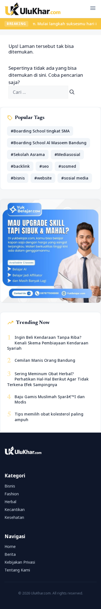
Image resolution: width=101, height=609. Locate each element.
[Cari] (72, 92)
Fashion (11, 493)
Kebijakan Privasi (19, 562)
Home (10, 546)
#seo (44, 166)
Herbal (10, 501)
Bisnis (9, 486)
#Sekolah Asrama (28, 154)
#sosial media (74, 178)
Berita (10, 554)
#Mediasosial (67, 154)
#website (43, 178)
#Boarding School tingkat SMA (40, 131)
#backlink (20, 166)
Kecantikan (14, 509)
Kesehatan (14, 517)
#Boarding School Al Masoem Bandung (48, 142)
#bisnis (18, 178)
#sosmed (67, 166)
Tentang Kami (17, 570)
